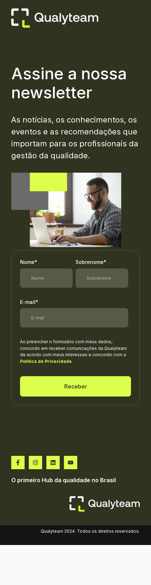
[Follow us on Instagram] (35, 462)
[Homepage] (54, 18)
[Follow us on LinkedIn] (53, 462)
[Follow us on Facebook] (18, 462)
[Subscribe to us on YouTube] (70, 462)
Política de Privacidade (46, 361)
